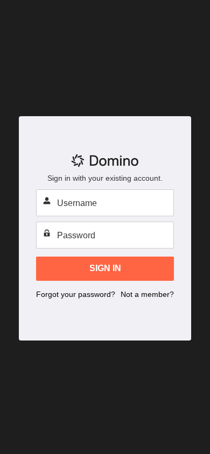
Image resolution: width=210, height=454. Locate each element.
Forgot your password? (75, 294)
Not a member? (147, 294)
